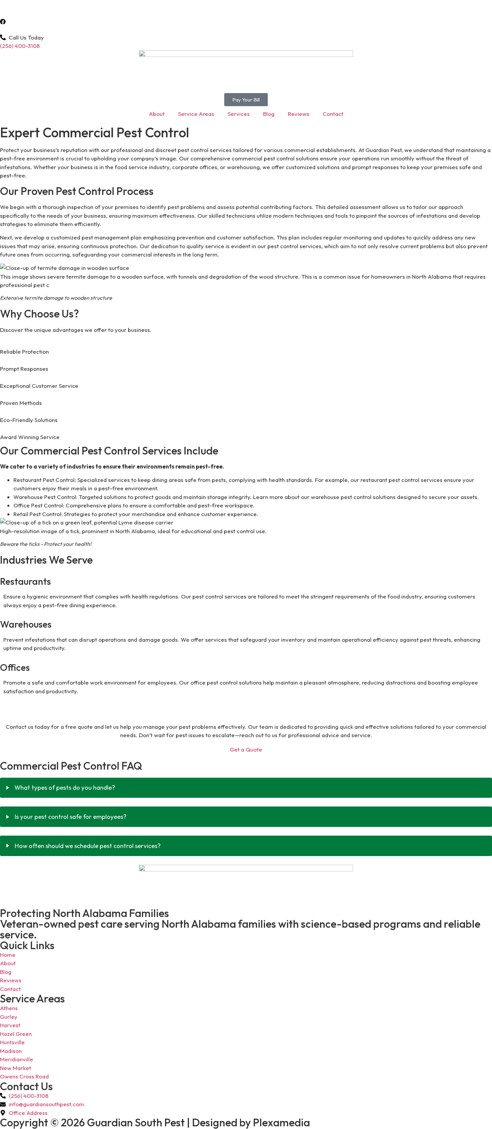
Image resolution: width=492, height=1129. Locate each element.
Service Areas (196, 113)
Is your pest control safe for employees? (70, 817)
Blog (268, 113)
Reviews (298, 113)
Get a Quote (246, 749)
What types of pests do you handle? (64, 787)
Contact (333, 113)
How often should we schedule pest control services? (87, 846)
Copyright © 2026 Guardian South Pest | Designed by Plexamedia (155, 1122)
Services (239, 113)
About (157, 113)
